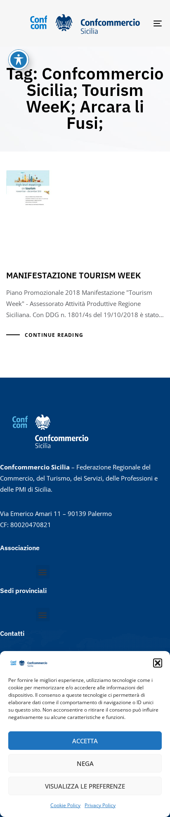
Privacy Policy (100, 805)
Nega (85, 763)
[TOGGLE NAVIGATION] (136, 23)
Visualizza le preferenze (85, 786)
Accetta (85, 741)
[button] (157, 663)
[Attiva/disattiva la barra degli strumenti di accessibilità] (18, 60)
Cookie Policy (65, 805)
